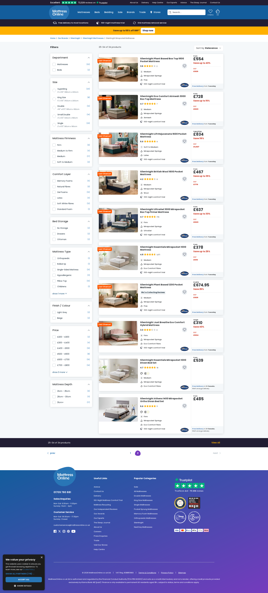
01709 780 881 (62, 492)
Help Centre (157, 2)
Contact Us (215, 2)
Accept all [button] (23, 579)
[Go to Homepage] (59, 12)
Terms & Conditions (147, 572)
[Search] (170, 12)
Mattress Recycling (102, 504)
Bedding (108, 12)
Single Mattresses (142, 504)
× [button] (41, 557)
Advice (183, 2)
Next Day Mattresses (143, 527)
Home (52, 38)
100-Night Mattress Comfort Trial (108, 500)
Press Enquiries (100, 536)
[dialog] (24, 572)
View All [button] (215, 442)
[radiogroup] (71, 107)
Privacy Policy (167, 572)
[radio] (54, 90)
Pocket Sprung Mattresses (146, 509)
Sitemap (182, 572)
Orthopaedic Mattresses (145, 518)
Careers (97, 531)
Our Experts (172, 2)
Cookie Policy (29, 569)
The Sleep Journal (198, 2)
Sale (120, 12)
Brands (131, 12)
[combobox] (208, 48)
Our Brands (63, 38)
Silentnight (75, 38)
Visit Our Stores (100, 544)
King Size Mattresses (143, 500)
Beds (97, 12)
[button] (24, 573)
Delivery (145, 2)
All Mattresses (140, 491)
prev (52, 453)
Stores (157, 12)
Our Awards (99, 513)
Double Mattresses (142, 495)
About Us (134, 2)
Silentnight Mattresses (93, 38)
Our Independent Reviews (105, 509)
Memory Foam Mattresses (146, 513)
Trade (142, 12)
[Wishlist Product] (184, 65)
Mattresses (84, 12)
